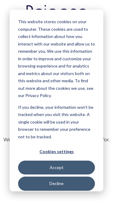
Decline (56, 183)
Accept (57, 167)
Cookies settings (56, 151)
